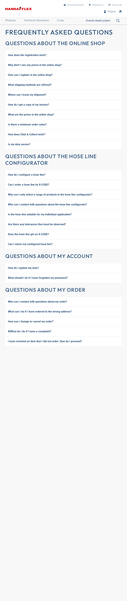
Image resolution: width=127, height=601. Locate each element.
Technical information (36, 20)
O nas (60, 20)
